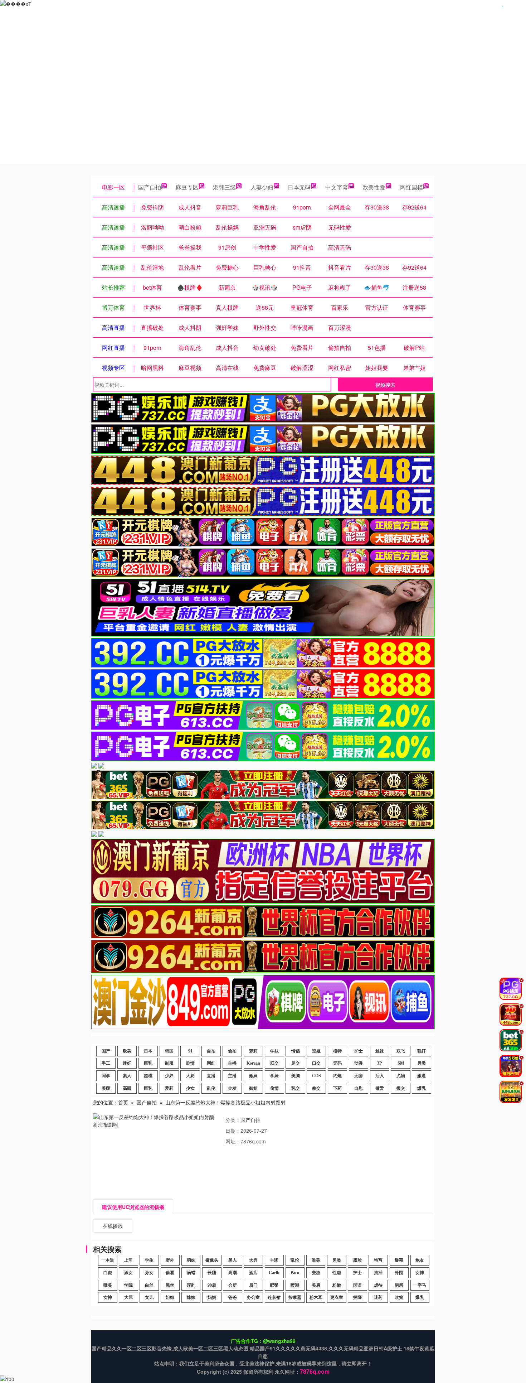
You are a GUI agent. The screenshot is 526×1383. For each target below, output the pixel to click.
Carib (274, 1272)
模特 (337, 1051)
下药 (337, 1088)
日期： (232, 1130)
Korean (253, 1063)
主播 (232, 1063)
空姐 (316, 1051)
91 (190, 1051)
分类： (232, 1119)
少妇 (169, 1075)
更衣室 (336, 1297)
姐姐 (170, 1297)
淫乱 (191, 1285)
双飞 (400, 1051)
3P (379, 1063)
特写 (378, 1260)
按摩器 (294, 1297)
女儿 (149, 1297)
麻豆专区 (187, 187)
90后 (212, 1285)
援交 (400, 1088)
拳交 (316, 1088)
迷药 (378, 1297)
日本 (148, 1051)
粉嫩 (336, 1285)
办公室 (253, 1297)
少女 (190, 1088)
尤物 (400, 1075)
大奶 (190, 1075)
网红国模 (411, 187)
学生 (149, 1260)
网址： (232, 1141)
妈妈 (212, 1297)
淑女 (128, 1272)
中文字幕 (336, 187)
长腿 (212, 1272)
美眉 (316, 1285)
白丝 (149, 1285)
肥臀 (274, 1285)
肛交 (274, 1063)
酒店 (253, 1272)
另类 (421, 1063)
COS (316, 1075)
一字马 (419, 1285)
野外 (170, 1260)
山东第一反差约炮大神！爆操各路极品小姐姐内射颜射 (225, 1102)
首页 (123, 1102)
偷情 (274, 1088)
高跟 (127, 1088)
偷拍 (232, 1051)
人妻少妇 (261, 187)
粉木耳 (316, 1297)
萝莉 (253, 1051)
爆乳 (421, 1088)
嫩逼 (421, 1075)
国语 (357, 1285)
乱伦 (211, 1088)
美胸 (295, 1075)
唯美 (316, 1260)
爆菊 (399, 1260)
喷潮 (295, 1285)
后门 (253, 1285)
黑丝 (170, 1285)
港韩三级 (224, 187)
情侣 (295, 1051)
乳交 (295, 1088)
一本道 (107, 1260)
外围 (399, 1272)
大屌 (128, 1297)
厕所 (399, 1285)
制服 (169, 1063)
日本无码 (299, 187)
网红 (211, 1063)
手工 (106, 1063)
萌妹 (191, 1260)
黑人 (232, 1260)
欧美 (127, 1051)
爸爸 (232, 1297)
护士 (358, 1051)
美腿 (106, 1088)
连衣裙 (274, 1297)
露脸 (357, 1260)
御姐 (253, 1088)
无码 (337, 1063)
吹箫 (399, 1297)
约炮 (337, 1075)
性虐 (336, 1272)
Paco (295, 1272)
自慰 (358, 1088)
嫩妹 (253, 1075)
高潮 (232, 1272)
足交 (295, 1063)
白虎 (107, 1272)
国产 (106, 1051)
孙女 (149, 1272)
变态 (316, 1272)
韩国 (169, 1051)
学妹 (274, 1051)
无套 (358, 1075)
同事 (106, 1075)
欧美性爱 (373, 187)
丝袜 (379, 1051)
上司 (128, 1260)
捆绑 (357, 1297)
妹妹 (191, 1297)
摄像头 (211, 1260)
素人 (127, 1075)
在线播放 (113, 1225)
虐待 (378, 1285)
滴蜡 (191, 1272)
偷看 (170, 1272)
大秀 (253, 1260)
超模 (148, 1075)
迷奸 (127, 1063)
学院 (128, 1285)
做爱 (379, 1088)
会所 (232, 1285)
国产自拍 (149, 187)
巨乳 (148, 1063)
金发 (232, 1088)
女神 (419, 1272)
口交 (316, 1063)
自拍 (211, 1051)
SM (401, 1063)
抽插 (378, 1272)
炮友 (419, 1260)
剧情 (190, 1063)
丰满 (274, 1260)
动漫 (358, 1063)
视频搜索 (385, 384)
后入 (379, 1075)
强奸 (421, 1051)
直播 (211, 1075)
